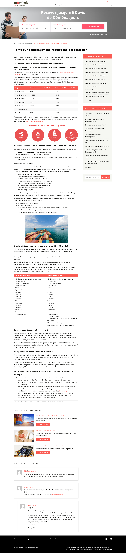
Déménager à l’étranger (60, 5)
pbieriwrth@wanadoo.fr (58, 494)
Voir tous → (88, 100)
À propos (106, 5)
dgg (25, 470)
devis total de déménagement (34, 121)
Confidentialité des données (99, 34)
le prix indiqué (63, 391)
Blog (100, 5)
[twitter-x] (111, 539)
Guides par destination (91, 5)
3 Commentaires (41, 401)
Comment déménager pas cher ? (46, 431)
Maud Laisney (30, 401)
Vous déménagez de (29, 25)
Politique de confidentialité (32, 539)
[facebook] (106, 539)
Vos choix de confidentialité (48, 539)
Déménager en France (46, 5)
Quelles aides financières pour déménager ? (49, 446)
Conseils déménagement (76, 5)
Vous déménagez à (59, 25)
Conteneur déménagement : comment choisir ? (50, 415)
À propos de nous (18, 539)
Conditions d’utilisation (64, 539)
